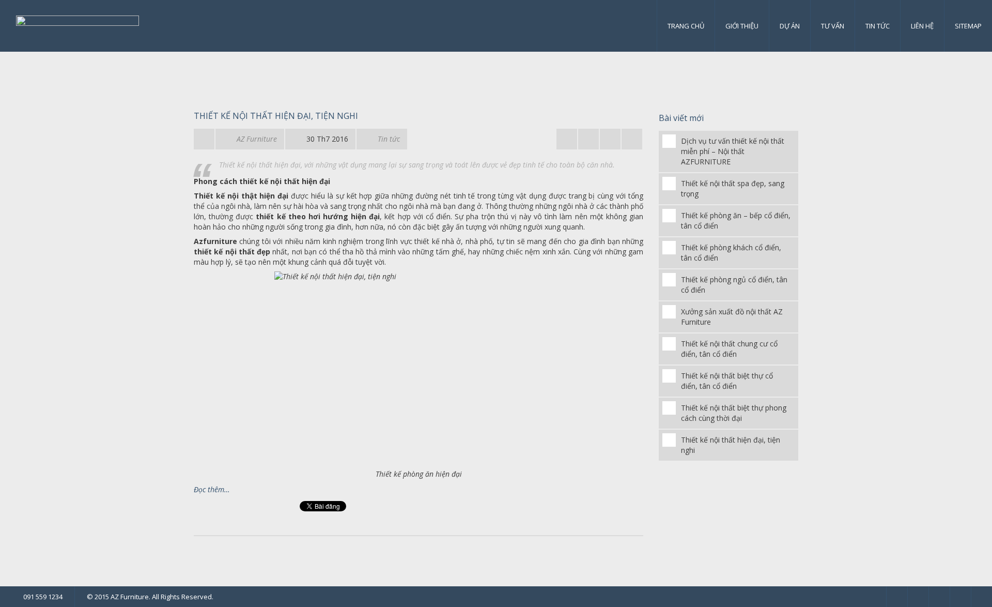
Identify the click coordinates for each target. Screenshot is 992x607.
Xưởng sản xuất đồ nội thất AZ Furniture (732, 317)
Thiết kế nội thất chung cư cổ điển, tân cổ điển (729, 349)
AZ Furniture (257, 139)
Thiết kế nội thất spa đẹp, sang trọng (732, 188)
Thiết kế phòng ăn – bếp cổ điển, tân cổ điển (736, 220)
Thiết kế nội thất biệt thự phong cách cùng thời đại (733, 413)
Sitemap (968, 26)
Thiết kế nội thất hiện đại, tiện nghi (276, 116)
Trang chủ (686, 26)
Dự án (790, 26)
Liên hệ (922, 26)
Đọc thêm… (212, 489)
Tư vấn (832, 26)
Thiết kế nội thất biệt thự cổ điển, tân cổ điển (727, 381)
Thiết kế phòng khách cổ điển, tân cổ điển (731, 252)
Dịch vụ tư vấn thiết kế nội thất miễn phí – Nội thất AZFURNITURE (732, 151)
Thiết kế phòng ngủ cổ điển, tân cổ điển (734, 285)
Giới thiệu (741, 26)
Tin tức (877, 26)
